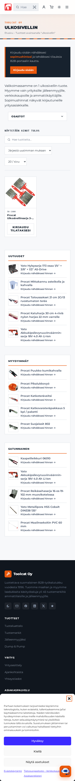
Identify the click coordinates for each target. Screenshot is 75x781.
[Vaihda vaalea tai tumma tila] (59, 7)
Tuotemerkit (13, 633)
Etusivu (9, 33)
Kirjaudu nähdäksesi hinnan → (38, 273)
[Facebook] (25, 606)
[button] (69, 698)
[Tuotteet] (51, 7)
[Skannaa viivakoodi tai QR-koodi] (34, 7)
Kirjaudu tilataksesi (21, 229)
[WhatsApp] (8, 606)
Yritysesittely (13, 665)
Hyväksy (37, 741)
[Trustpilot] (52, 606)
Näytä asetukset (37, 762)
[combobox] (25, 7)
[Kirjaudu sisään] (43, 7)
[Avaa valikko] (66, 7)
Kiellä (38, 751)
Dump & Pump (15, 646)
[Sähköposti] (16, 606)
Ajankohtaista (14, 672)
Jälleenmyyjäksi (15, 639)
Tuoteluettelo (14, 626)
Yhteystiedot (13, 679)
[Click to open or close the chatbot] (65, 771)
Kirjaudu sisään (23, 70)
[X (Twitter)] (43, 606)
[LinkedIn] (34, 606)
